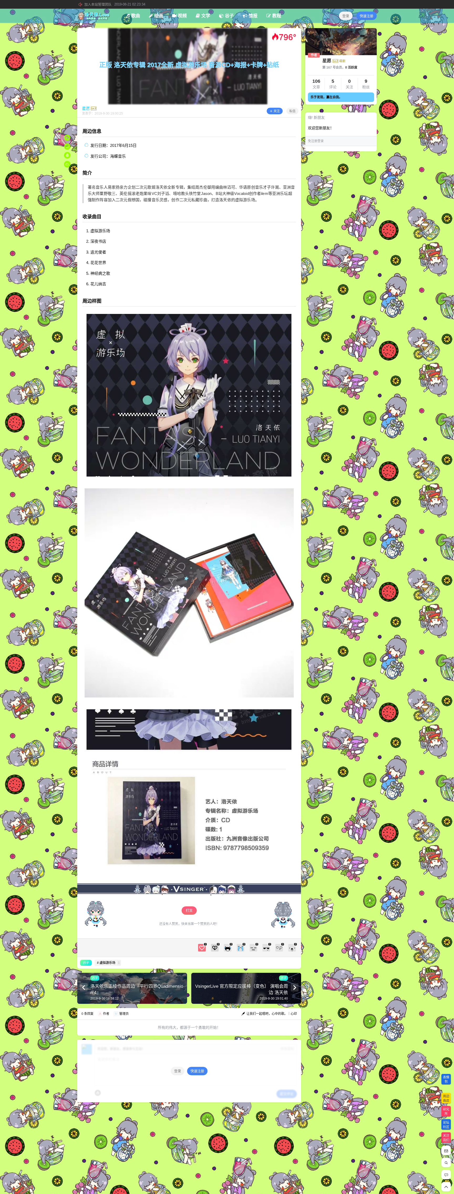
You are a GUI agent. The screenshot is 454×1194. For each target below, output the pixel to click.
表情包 (446, 1080)
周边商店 (446, 1098)
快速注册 (366, 16)
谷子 (86, 963)
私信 (292, 111)
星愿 (326, 60)
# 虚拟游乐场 (108, 963)
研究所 (446, 1112)
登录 (345, 16)
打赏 (189, 910)
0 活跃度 (351, 67)
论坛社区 (446, 1125)
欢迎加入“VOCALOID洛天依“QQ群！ (129, 4)
